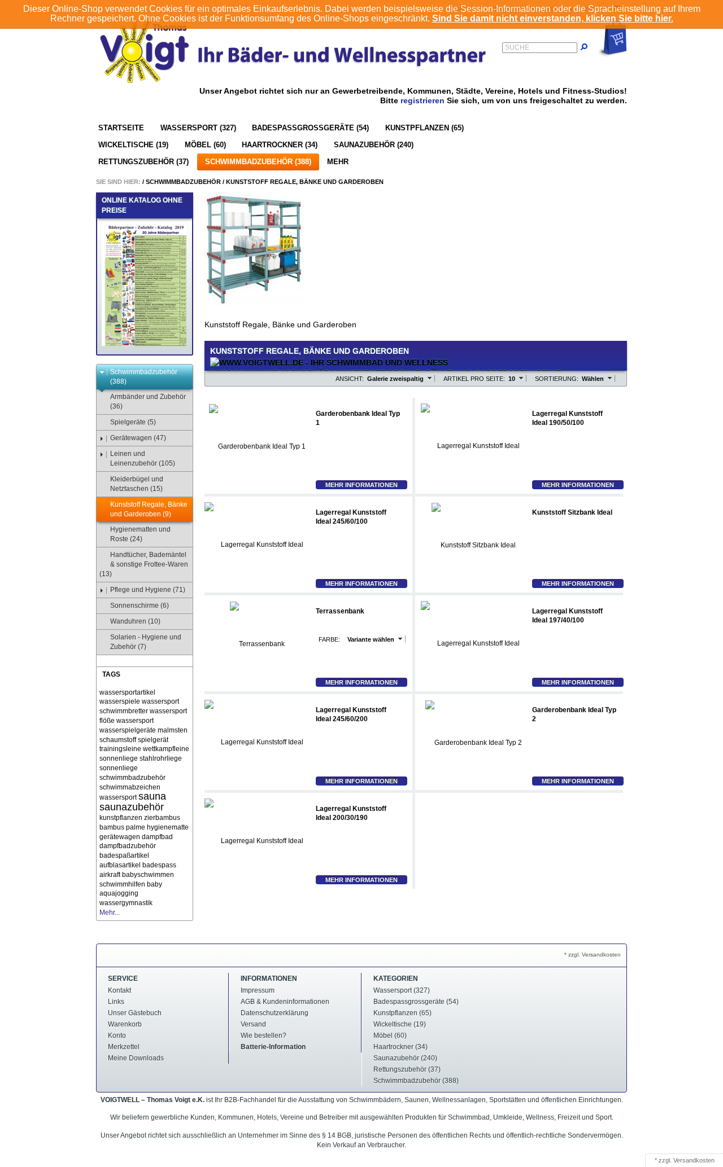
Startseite (121, 128)
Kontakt (119, 990)
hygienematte (168, 827)
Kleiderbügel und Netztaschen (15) (136, 484)
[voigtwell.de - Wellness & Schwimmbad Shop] (293, 51)
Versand (253, 1024)
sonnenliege (118, 768)
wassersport (135, 721)
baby (154, 884)
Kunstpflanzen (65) (424, 128)
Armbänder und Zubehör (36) (148, 401)
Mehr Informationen (361, 484)
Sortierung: (556, 378)
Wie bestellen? (263, 1035)
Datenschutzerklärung (274, 1013)
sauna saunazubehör (132, 802)
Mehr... (109, 912)
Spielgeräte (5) (133, 422)
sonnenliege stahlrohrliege (140, 758)
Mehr (338, 161)
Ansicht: (350, 378)
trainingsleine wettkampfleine (144, 749)
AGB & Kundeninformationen (285, 1002)
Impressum (258, 990)
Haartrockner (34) (279, 145)
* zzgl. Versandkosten (592, 954)
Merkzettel (124, 1047)
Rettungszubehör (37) (143, 161)
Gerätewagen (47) (138, 438)
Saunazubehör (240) (373, 145)
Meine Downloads (136, 1058)
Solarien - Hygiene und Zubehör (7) (145, 642)
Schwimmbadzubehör (183, 181)
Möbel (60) (205, 145)
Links (116, 1002)
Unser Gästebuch (135, 1013)
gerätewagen (119, 837)
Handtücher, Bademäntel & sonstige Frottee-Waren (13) (143, 564)
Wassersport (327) (198, 128)
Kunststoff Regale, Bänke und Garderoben (305, 181)
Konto (117, 1035)
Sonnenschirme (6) (139, 605)
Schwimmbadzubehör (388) (258, 161)
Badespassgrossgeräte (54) (310, 128)
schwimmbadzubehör (132, 778)
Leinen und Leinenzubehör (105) (142, 458)
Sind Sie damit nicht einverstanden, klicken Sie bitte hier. (552, 18)
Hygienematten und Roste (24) (140, 534)
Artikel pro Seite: (474, 378)
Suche (517, 47)
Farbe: (329, 639)
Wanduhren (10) (135, 621)
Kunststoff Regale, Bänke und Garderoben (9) (149, 509)
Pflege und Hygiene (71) (147, 590)
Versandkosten (694, 1160)
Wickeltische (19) (133, 145)
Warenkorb (125, 1024)
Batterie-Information (273, 1047)
